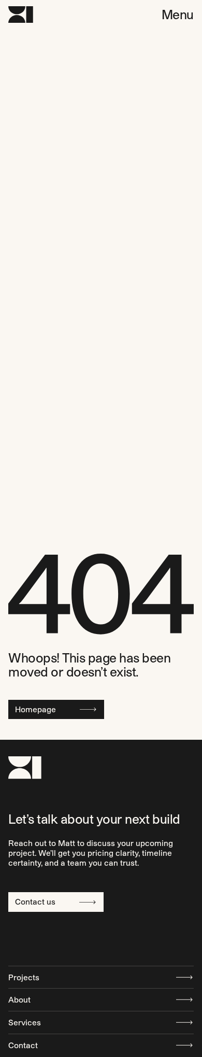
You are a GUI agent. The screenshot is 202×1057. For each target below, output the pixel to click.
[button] (178, 14)
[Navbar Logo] (20, 14)
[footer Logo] (24, 767)
